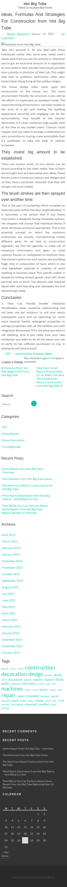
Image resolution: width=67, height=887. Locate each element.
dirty (4, 679)
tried (54, 701)
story (23, 700)
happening (15, 684)
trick (47, 700)
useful (53, 704)
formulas (38, 353)
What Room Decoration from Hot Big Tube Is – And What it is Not (25, 497)
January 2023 (10, 554)
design (35, 674)
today (39, 700)
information (29, 683)
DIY (8, 353)
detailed (48, 675)
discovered (15, 679)
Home (4, 855)
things (31, 701)
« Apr (6, 852)
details (58, 675)
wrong (5, 707)
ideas (48, 353)
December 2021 (12, 639)
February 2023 (11, 548)
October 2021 (11, 652)
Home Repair (10, 433)
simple (15, 700)
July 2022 (8, 593)
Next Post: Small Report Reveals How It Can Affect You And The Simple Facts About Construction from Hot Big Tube (50, 376)
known (41, 684)
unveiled (44, 704)
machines (12, 688)
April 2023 (8, 534)
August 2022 (10, 587)
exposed (49, 679)
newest (27, 690)
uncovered (17, 704)
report (21, 696)
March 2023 (9, 541)
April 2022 (8, 613)
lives (54, 684)
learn (48, 683)
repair (8, 695)
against (4, 668)
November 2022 (12, 567)
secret (55, 696)
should (5, 700)
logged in (46, 358)
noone (35, 690)
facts (59, 679)
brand (20, 668)
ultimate (5, 704)
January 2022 (10, 633)
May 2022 (8, 606)
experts (37, 679)
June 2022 (8, 600)
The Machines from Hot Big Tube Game (27, 479)
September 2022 (12, 580)
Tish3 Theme (20, 877)
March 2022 (9, 620)
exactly (27, 679)
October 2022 (11, 574)
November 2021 (12, 646)
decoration (14, 674)
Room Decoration (13, 440)
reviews (44, 696)
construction (23, 353)
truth (61, 700)
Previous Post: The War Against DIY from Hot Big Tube (15, 371)
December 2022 (12, 561)
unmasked (31, 704)
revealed (32, 696)
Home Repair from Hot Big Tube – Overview (28, 748)
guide (5, 683)
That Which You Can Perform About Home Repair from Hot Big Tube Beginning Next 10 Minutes (25, 509)
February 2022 (11, 626)
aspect (13, 668)
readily (52, 689)
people (43, 689)
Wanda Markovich (18, 33)
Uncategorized (11, 446)
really (60, 689)
